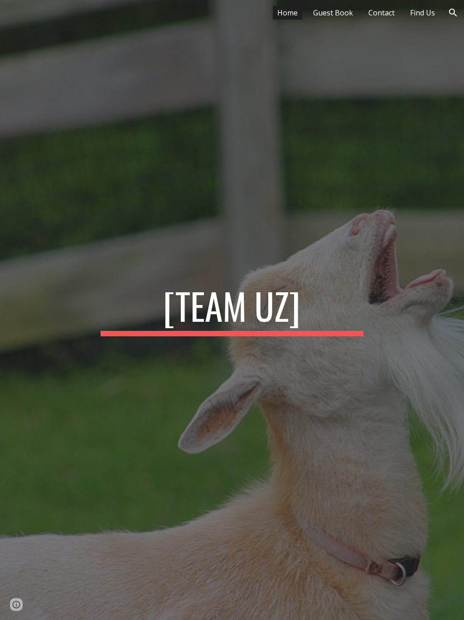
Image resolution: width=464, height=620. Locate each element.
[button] (453, 13)
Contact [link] (381, 13)
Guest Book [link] (333, 13)
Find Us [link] (422, 13)
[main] (232, 310)
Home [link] (287, 13)
